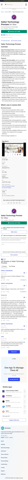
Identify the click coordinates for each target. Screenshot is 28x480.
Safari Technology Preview (8, 186)
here (15, 136)
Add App (3, 444)
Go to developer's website (9, 195)
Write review (14, 232)
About (2, 441)
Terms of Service (4, 454)
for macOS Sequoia (6, 187)
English (2, 437)
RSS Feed (3, 474)
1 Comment (22, 280)
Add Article (3, 451)
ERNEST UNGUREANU (7, 270)
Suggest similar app (14, 420)
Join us (22, 0)
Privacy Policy (4, 457)
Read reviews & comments (6, 37)
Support (3, 470)
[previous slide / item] (3, 149)
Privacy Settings (4, 461)
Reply (8, 280)
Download (14, 31)
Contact (3, 467)
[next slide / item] (25, 149)
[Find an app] (5, 4)
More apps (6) (6, 416)
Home (2, 11)
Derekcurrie (4, 295)
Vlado (2, 336)
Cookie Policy (4, 464)
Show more (14, 351)
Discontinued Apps (5, 447)
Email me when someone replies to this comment (14, 252)
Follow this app (6, 40)
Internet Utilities (8, 11)
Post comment (14, 255)
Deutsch (7, 437)
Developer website (17, 40)
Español (11, 437)
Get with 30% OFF (14, 379)
